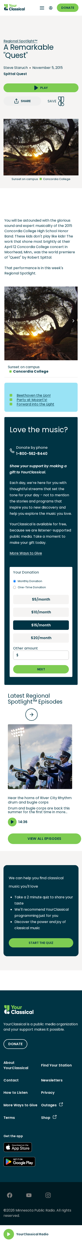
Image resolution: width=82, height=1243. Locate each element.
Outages (49, 1105)
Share (26, 101)
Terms (9, 1117)
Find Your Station (56, 1065)
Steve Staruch (15, 67)
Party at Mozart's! (32, 399)
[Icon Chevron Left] (8, 321)
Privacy (48, 1092)
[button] (40, 775)
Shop (45, 1117)
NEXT (41, 669)
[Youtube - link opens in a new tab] (29, 1196)
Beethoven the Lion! (34, 395)
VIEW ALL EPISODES (44, 838)
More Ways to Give (26, 553)
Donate (67, 8)
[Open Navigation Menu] (41, 8)
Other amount (25, 648)
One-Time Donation (32, 587)
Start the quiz (41, 943)
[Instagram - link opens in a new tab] (48, 1196)
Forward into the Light (35, 404)
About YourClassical (15, 1065)
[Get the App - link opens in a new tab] (17, 1147)
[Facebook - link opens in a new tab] (9, 1196)
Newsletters (52, 1080)
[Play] (8, 1234)
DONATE (15, 1043)
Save (52, 101)
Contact (11, 1080)
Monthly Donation (30, 581)
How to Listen (15, 1092)
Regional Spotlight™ (20, 41)
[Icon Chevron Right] (73, 321)
